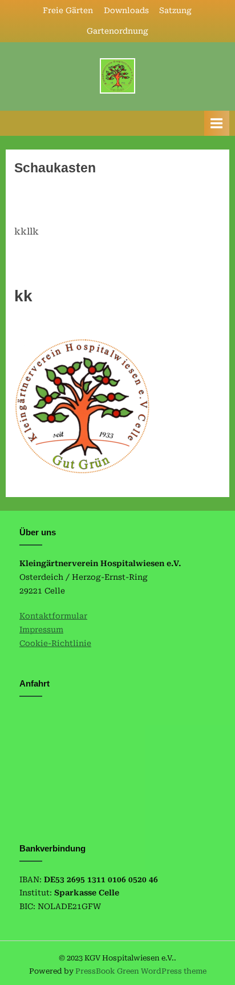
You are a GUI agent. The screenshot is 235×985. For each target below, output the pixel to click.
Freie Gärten (68, 10)
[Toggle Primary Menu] (216, 123)
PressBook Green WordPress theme (140, 971)
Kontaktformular (53, 615)
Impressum (41, 629)
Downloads (126, 10)
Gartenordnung (117, 30)
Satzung (175, 10)
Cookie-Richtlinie (55, 643)
